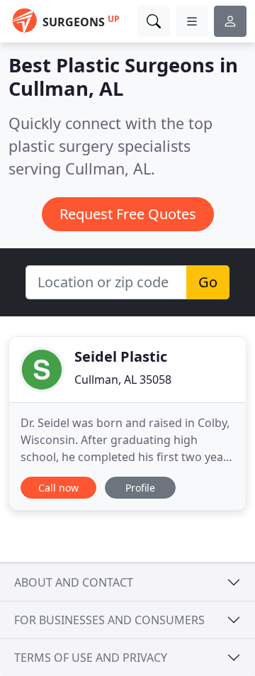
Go (207, 282)
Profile (140, 487)
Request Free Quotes (128, 213)
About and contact (73, 582)
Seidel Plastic (120, 356)
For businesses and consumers (109, 620)
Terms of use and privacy (90, 657)
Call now (58, 487)
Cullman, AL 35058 (122, 379)
